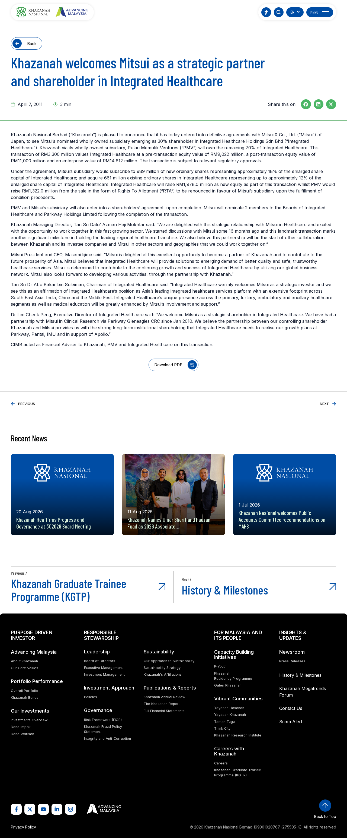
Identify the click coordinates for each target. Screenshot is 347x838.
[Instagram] (70, 809)
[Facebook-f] (16, 809)
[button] (306, 104)
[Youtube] (43, 809)
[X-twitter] (29, 809)
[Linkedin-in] (57, 809)
